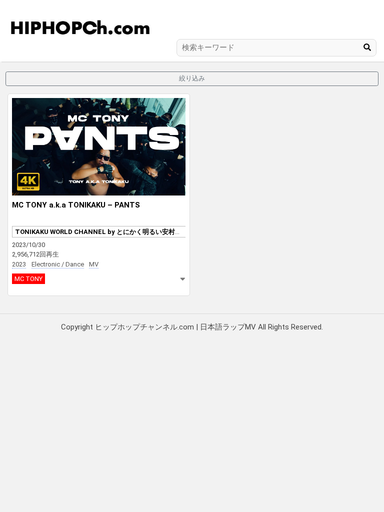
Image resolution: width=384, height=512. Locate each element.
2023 (19, 264)
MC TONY (28, 278)
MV (93, 264)
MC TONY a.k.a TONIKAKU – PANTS (76, 205)
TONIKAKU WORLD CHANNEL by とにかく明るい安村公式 (101, 232)
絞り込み (192, 78)
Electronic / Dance (58, 264)
